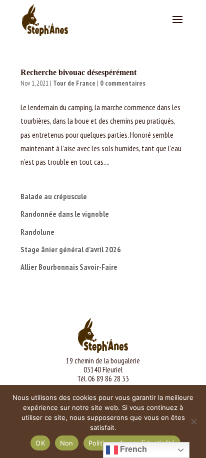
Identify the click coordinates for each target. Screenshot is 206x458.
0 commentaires (123, 83)
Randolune (37, 232)
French (132, 449)
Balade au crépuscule (53, 196)
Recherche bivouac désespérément (78, 72)
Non (67, 443)
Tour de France (74, 83)
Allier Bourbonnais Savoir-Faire (69, 267)
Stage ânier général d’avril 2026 (70, 249)
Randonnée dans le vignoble (64, 214)
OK (40, 443)
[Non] (193, 421)
